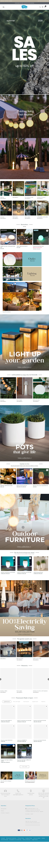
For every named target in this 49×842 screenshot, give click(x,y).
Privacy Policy (21, 838)
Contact (3, 838)
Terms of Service (26, 839)
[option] (8, 238)
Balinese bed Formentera (22, 485)
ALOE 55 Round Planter (38, 572)
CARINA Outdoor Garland (38, 246)
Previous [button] (2, 566)
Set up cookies (36, 838)
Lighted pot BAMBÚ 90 (22, 740)
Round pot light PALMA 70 (6, 720)
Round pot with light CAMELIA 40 (24, 759)
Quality (43, 838)
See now (24, 226)
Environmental (4, 839)
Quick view (14, 231)
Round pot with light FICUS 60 (40, 740)
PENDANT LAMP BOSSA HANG (6, 485)
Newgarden (3, 808)
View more (24, 766)
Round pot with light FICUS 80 (40, 720)
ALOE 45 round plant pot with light (8, 572)
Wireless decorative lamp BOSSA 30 (40, 485)
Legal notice (35, 839)
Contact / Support (5, 812)
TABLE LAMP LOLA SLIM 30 (5, 246)
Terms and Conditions (11, 838)
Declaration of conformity (15, 839)
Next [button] (45, 566)
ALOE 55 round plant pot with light (24, 572)
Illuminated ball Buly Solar (22, 246)
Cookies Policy (28, 838)
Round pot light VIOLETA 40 (6, 740)
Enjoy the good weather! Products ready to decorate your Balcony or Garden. (24, 465)
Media (2, 810)
